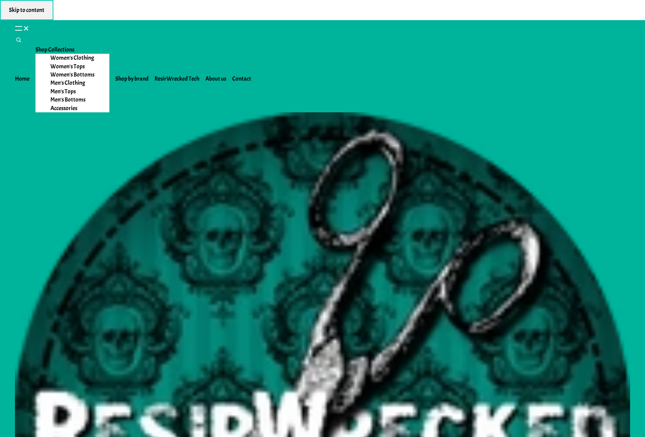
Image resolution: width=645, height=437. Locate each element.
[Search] (18, 41)
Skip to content (26, 10)
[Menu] (322, 28)
